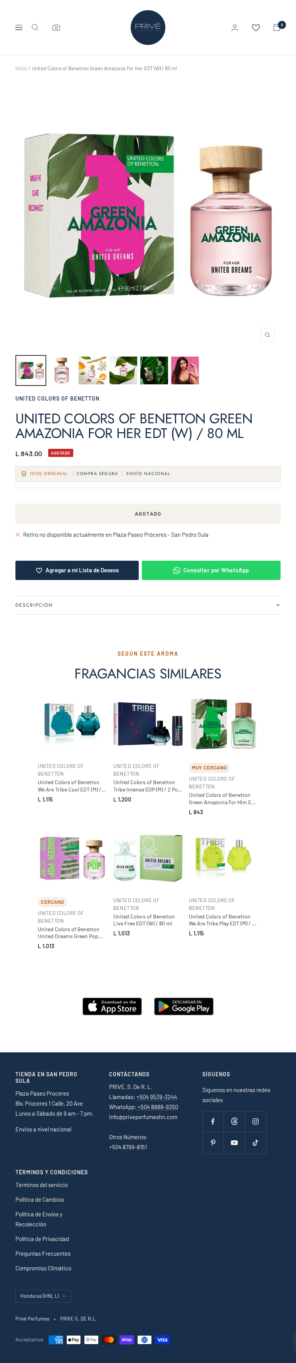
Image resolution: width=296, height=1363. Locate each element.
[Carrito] (277, 27)
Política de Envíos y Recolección (38, 1219)
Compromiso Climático (43, 1268)
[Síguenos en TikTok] (255, 1142)
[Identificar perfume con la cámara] (56, 27)
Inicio (21, 68)
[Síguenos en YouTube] (234, 1142)
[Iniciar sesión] (234, 27)
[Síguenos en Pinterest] (213, 1142)
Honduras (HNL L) (39, 1296)
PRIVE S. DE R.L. (78, 1319)
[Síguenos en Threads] (234, 1121)
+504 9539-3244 (156, 1096)
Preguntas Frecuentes (43, 1253)
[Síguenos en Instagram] (255, 1121)
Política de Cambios (39, 1199)
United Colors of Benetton (57, 398)
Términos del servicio (41, 1184)
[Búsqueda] (35, 27)
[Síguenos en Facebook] (213, 1121)
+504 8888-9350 (157, 1106)
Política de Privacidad (42, 1238)
